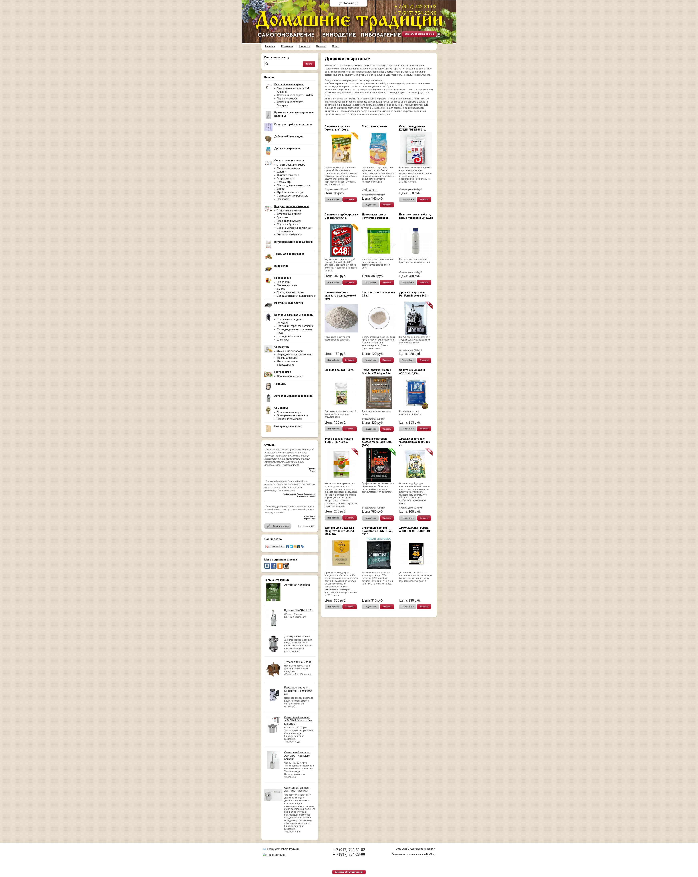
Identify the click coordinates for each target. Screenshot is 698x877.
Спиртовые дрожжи (375, 126)
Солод (281, 188)
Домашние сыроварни (290, 351)
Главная (270, 46)
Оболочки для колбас (290, 376)
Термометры (284, 182)
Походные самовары (289, 418)
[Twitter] (291, 546)
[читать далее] (290, 465)
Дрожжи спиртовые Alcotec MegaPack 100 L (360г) (377, 442)
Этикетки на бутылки (289, 234)
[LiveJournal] (303, 546)
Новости (304, 46)
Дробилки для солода (290, 192)
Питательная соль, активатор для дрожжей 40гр (340, 295)
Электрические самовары (292, 415)
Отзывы (321, 46)
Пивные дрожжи (287, 285)
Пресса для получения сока (293, 185)
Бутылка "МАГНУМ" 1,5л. (299, 610)
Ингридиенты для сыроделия (294, 354)
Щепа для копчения (289, 336)
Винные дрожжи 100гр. (339, 370)
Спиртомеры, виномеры (291, 164)
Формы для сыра (287, 357)
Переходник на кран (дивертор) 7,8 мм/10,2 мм (298, 691)
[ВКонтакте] (287, 546)
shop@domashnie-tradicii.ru (283, 849)
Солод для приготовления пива (296, 295)
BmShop (430, 854)
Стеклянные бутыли (289, 210)
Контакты (287, 46)
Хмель (281, 288)
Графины (282, 217)
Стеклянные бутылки (289, 214)
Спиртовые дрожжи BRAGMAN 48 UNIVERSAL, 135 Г (377, 531)
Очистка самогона (288, 175)
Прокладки (283, 199)
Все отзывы (305, 526)
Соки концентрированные (292, 195)
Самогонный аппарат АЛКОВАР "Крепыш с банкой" (297, 755)
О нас (335, 46)
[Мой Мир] (299, 546)
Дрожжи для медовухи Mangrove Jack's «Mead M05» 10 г (339, 531)
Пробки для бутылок (289, 220)
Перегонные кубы (287, 98)
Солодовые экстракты (290, 292)
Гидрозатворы (285, 178)
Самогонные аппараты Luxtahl (295, 95)
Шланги (281, 171)
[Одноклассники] (295, 546)
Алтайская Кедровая (297, 584)
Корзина (348, 3)
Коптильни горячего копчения (295, 326)
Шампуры (283, 339)
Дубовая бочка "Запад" (298, 661)
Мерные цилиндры (288, 168)
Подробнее (333, 199)
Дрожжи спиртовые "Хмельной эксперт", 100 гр (414, 442)
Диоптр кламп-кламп (297, 636)
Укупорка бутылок (288, 224)
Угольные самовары (289, 412)
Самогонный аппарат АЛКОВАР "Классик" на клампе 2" (298, 720)
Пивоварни (283, 282)
